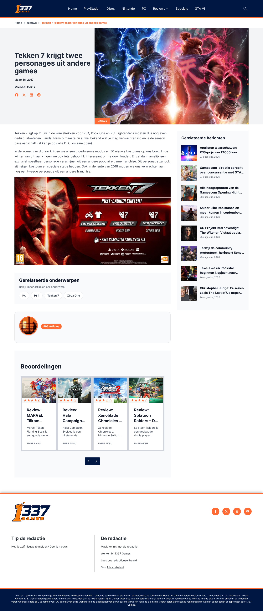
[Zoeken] (245, 8)
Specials (182, 8)
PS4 (36, 295)
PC (144, 8)
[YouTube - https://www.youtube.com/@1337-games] (248, 511)
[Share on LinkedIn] (31, 95)
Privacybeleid (115, 567)
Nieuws (32, 22)
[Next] (96, 461)
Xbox (111, 8)
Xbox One (73, 295)
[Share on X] (24, 95)
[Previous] (88, 461)
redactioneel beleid (125, 560)
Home (72, 8)
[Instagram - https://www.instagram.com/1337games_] (237, 511)
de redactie (130, 546)
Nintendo (128, 8)
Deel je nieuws (59, 546)
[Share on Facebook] (16, 95)
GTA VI (200, 8)
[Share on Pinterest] (39, 95)
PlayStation (92, 8)
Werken (105, 553)
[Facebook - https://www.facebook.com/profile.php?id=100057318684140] (215, 511)
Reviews (159, 8)
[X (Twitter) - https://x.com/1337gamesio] (226, 511)
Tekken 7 (53, 295)
